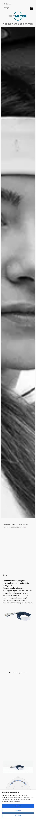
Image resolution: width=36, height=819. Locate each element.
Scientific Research (22, 524)
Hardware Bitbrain (16, 527)
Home (5, 524)
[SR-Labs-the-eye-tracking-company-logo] (18, 12)
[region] (18, 804)
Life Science (11, 524)
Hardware (6, 527)
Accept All (18, 806)
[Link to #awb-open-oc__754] (31, 8)
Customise (18, 810)
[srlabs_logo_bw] (7, 7)
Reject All (18, 815)
